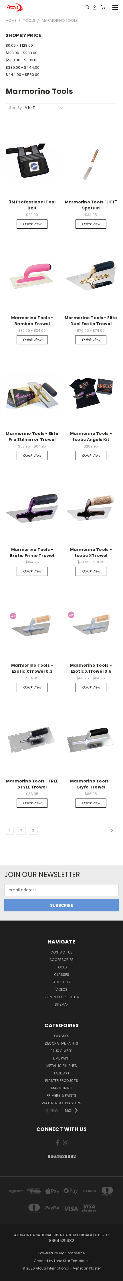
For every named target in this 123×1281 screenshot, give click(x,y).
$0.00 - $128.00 (19, 45)
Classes (61, 974)
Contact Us (61, 952)
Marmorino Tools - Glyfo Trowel (91, 784)
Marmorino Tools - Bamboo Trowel (32, 321)
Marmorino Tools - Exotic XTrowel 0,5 (91, 668)
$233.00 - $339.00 (22, 60)
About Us (61, 982)
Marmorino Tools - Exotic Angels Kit (91, 436)
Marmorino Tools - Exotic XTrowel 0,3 (32, 668)
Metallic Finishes (61, 1065)
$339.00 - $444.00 (22, 67)
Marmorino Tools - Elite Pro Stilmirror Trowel (32, 436)
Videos (61, 989)
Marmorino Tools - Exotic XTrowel (91, 552)
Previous (9, 1275)
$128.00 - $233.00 (21, 53)
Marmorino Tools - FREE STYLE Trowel (32, 784)
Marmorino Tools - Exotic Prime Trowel (32, 552)
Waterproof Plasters (61, 1102)
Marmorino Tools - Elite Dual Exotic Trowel (91, 321)
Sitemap (61, 1004)
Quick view (32, 223)
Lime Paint (61, 1058)
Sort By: (16, 107)
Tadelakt (61, 1073)
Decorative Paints (61, 1043)
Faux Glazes (61, 1050)
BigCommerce (72, 1253)
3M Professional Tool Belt (32, 205)
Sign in (50, 996)
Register (72, 996)
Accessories (61, 959)
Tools (61, 967)
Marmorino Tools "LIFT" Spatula (91, 205)
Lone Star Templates (72, 1260)
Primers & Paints (61, 1095)
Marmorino (61, 1088)
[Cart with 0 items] (103, 7)
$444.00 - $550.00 (22, 74)
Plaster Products (61, 1080)
